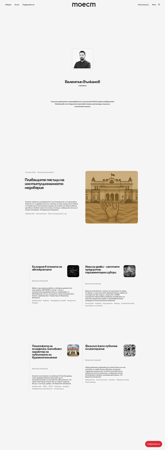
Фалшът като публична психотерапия (101, 347)
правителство (128, 303)
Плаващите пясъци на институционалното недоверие (44, 183)
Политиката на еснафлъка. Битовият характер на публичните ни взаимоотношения (47, 351)
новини (112, 380)
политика (90, 303)
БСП (51, 386)
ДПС (45, 386)
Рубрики (8, 5)
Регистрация (143, 5)
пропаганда (91, 382)
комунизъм (59, 389)
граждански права (59, 300)
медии (35, 303)
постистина (102, 380)
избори (46, 300)
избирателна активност (43, 389)
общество (30, 214)
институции (42, 214)
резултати (108, 303)
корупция (72, 300)
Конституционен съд (57, 214)
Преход (58, 386)
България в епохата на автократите (47, 268)
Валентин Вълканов (46, 172)
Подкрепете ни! (28, 5)
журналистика (123, 380)
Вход (154, 5)
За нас (17, 5)
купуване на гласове (94, 306)
